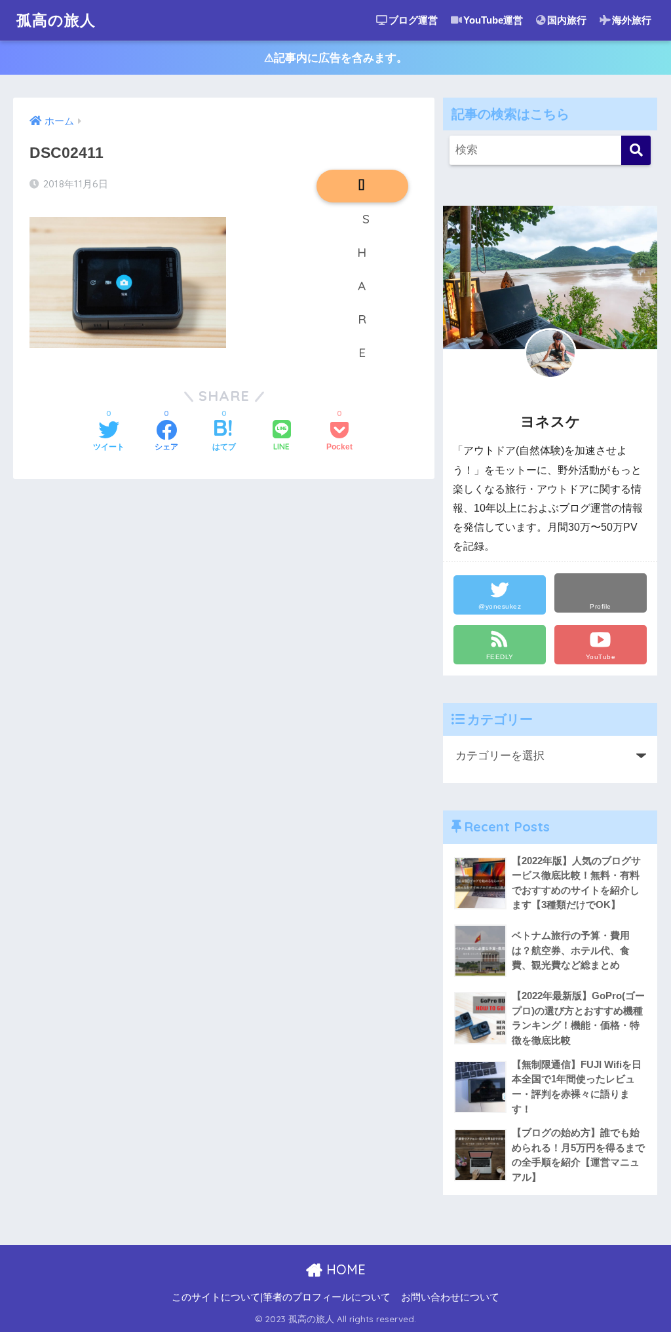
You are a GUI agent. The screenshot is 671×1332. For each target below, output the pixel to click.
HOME (344, 1269)
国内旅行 (566, 20)
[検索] (636, 150)
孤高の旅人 (56, 19)
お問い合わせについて (450, 1297)
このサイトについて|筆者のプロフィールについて (281, 1297)
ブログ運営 (413, 20)
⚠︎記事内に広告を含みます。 (336, 58)
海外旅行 (631, 20)
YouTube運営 (493, 20)
